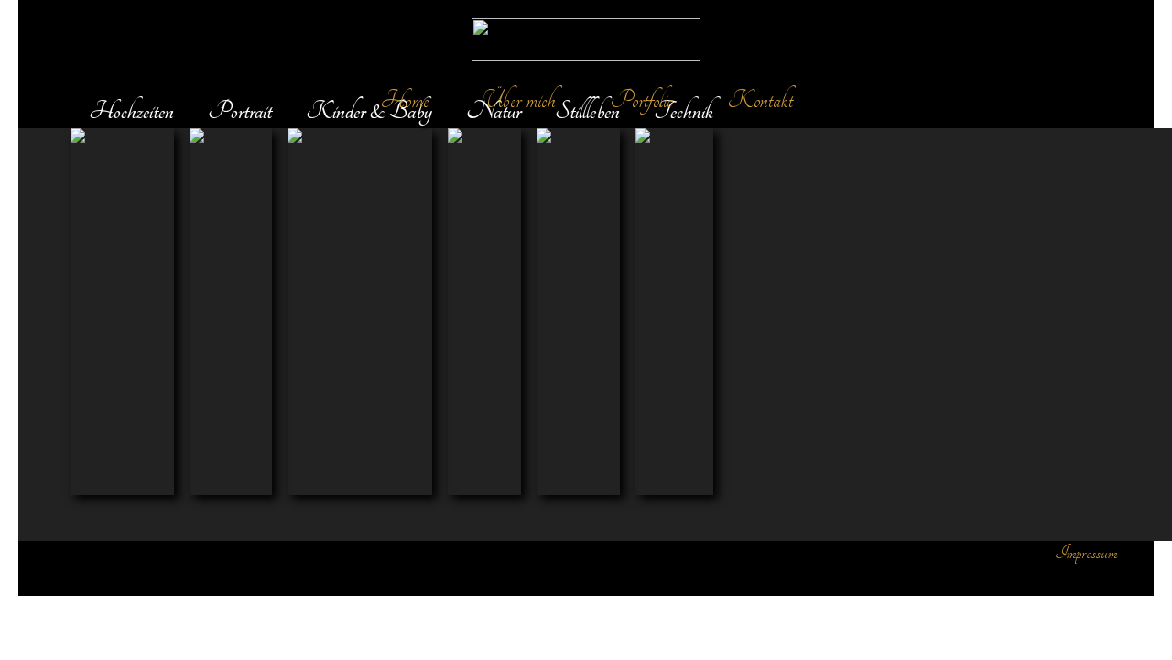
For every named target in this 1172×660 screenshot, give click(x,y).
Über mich (519, 100)
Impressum (1086, 552)
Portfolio (642, 100)
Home (405, 100)
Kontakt (760, 100)
